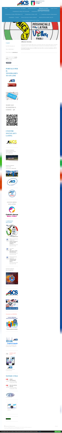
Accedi (56, 426)
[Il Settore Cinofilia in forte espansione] (11, 406)
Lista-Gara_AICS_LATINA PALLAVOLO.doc (13, 250)
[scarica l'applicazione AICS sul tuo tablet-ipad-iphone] (10, 363)
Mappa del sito (12, 426)
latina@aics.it (15, 52)
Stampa (7, 426)
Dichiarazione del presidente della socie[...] (13, 260)
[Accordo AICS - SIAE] (10, 395)
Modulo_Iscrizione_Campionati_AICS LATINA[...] (14, 242)
